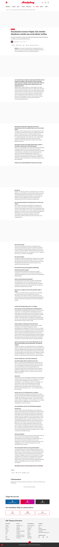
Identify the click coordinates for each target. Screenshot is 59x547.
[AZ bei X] (47, 537)
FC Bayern (7, 529)
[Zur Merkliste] (45, 2)
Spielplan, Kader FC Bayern (20, 535)
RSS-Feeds (18, 529)
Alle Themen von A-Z (20, 525)
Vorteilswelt (18, 533)
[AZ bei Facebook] (39, 537)
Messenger (18, 528)
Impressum (40, 525)
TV (33, 6)
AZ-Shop (29, 535)
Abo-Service (29, 529)
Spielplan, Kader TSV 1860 (20, 536)
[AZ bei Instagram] (43, 537)
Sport (18, 6)
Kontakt (29, 532)
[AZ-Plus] (6, 2)
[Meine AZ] (48, 2)
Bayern (14, 6)
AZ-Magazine (29, 536)
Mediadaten (29, 533)
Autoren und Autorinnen (31, 525)
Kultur (41, 6)
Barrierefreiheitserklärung (42, 529)
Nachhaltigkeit (8, 539)
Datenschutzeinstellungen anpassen (44, 532)
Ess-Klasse (18, 532)
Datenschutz (40, 528)
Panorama (28, 6)
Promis (23, 6)
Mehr (46, 6)
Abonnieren (29, 528)
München (8, 6)
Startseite (7, 9)
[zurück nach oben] (30, 542)
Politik (37, 6)
